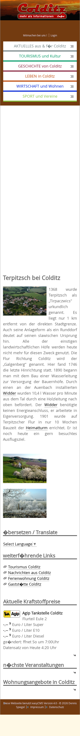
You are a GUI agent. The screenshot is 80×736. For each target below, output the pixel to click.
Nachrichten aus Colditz (29, 572)
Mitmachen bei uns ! (35, 35)
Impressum (37, 707)
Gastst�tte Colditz (24, 584)
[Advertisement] (40, 148)
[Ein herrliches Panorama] (25, 468)
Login (54, 35)
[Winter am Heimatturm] (25, 502)
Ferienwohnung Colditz (28, 578)
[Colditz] (40, 9)
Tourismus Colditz (24, 566)
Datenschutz (56, 707)
